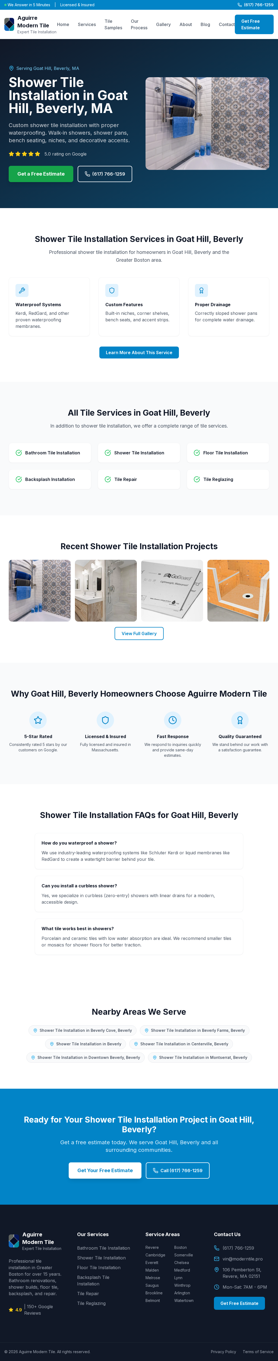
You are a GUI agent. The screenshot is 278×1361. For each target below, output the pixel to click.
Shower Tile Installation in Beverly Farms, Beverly (198, 1030)
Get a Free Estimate (41, 174)
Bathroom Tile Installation (103, 1248)
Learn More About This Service (139, 352)
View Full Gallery (139, 633)
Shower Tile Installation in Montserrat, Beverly (203, 1057)
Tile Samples (113, 24)
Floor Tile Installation (99, 1267)
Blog (205, 24)
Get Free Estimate (250, 24)
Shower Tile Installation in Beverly (88, 1044)
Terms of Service (258, 1351)
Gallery (163, 24)
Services (87, 24)
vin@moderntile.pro (243, 1259)
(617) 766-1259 (259, 4)
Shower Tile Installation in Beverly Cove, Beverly (86, 1030)
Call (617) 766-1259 (181, 1170)
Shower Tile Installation (101, 1257)
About (185, 24)
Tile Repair (88, 1293)
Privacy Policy (223, 1351)
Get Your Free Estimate (105, 1170)
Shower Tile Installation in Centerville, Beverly (184, 1044)
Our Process (139, 24)
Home (63, 24)
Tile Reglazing (91, 1303)
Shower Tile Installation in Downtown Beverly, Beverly (88, 1057)
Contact (227, 24)
